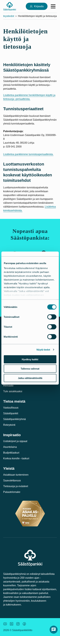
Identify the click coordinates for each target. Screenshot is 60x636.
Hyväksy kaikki (30, 359)
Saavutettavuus (12, 480)
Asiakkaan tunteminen (15, 474)
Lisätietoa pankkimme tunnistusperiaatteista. (28, 154)
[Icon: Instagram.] (18, 624)
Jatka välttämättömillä (30, 378)
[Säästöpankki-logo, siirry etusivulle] (9, 6)
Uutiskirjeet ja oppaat (15, 441)
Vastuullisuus (10, 407)
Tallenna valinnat (30, 368)
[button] (54, 630)
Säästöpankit (10, 413)
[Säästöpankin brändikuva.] (5, 624)
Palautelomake (11, 492)
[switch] (51, 316)
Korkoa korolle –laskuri (16, 458)
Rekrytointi (9, 425)
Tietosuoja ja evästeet (15, 486)
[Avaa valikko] (53, 6)
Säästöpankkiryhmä (14, 419)
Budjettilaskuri (11, 452)
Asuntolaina (10, 447)
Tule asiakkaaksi (12, 391)
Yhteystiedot (7, 16)
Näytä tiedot (43, 349)
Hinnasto (8, 385)
